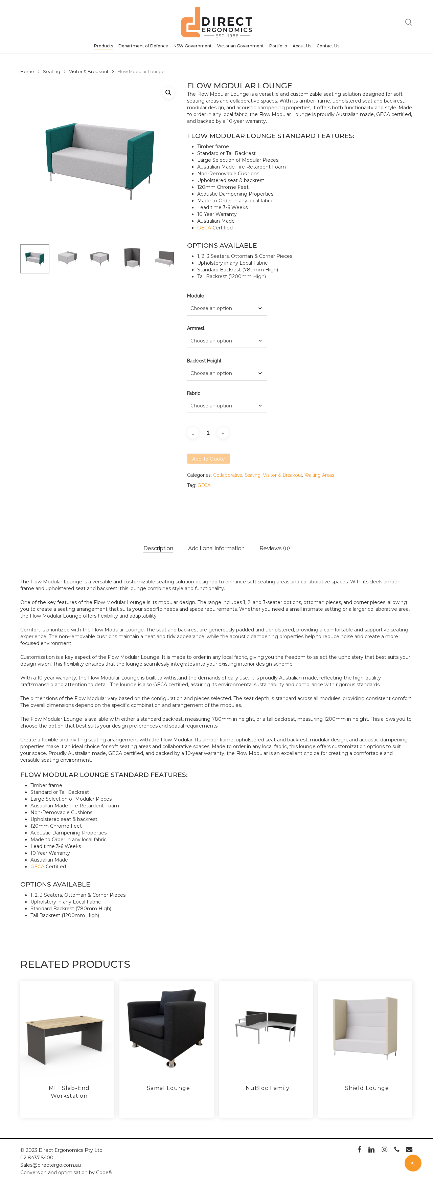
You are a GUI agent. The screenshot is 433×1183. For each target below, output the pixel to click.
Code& (104, 1172)
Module (195, 295)
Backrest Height (204, 360)
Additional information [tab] (216, 548)
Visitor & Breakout (89, 71)
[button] (168, 93)
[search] (409, 22)
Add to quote (208, 459)
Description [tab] (158, 548)
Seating (51, 71)
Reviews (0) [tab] (274, 548)
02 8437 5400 (36, 1158)
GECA (204, 228)
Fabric (193, 393)
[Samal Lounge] (166, 1028)
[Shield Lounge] (365, 1028)
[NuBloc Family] (266, 1028)
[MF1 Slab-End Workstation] (67, 1028)
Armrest (195, 328)
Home (27, 71)
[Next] (168, 259)
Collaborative (227, 475)
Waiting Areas (319, 475)
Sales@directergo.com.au (50, 1165)
